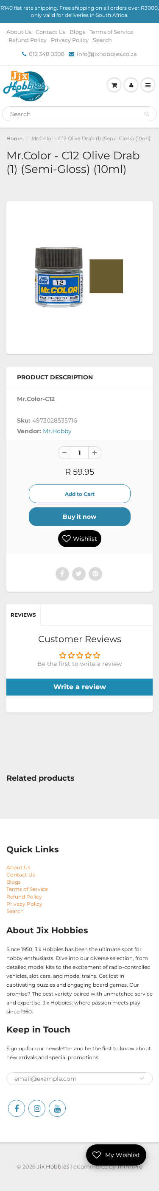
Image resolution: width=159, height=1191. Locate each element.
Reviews (23, 615)
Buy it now (79, 516)
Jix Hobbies (53, 1166)
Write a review (79, 687)
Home (14, 138)
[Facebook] (16, 1108)
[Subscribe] (142, 1078)
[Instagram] (36, 1108)
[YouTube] (57, 1108)
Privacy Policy (70, 39)
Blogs (77, 31)
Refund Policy (27, 39)
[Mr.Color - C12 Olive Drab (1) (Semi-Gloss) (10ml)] (79, 276)
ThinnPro (129, 1166)
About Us (18, 31)
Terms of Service (111, 31)
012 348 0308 (46, 53)
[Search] (146, 114)
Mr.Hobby (57, 431)
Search (102, 39)
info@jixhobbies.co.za (107, 53)
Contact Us (50, 31)
